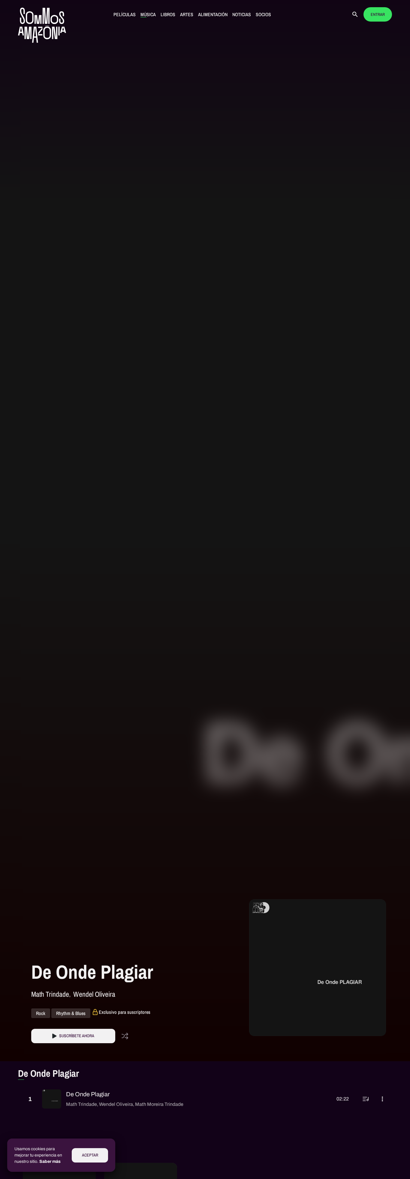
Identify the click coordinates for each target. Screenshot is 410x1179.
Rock (40, 1013)
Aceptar (90, 1155)
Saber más (50, 1161)
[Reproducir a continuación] (365, 1099)
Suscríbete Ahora (76, 1035)
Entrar (378, 14)
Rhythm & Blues (71, 1013)
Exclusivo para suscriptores (124, 1012)
